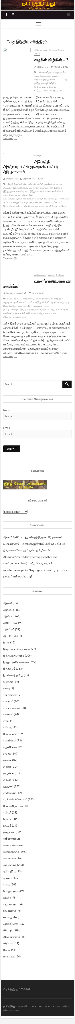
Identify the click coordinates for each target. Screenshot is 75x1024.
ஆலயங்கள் (20, 198)
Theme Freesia (36, 1006)
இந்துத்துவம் (45, 76)
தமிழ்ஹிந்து (9, 1006)
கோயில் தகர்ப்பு (22, 191)
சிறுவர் (7, 766)
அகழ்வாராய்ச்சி (36, 202)
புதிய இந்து (9, 871)
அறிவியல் (9, 629)
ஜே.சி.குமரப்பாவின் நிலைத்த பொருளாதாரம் (27, 563)
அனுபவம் (8, 609)
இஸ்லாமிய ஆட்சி (35, 184)
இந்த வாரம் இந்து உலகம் (16, 649)
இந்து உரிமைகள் (37, 191)
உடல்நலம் (8, 681)
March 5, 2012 (61, 66)
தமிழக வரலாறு (47, 309)
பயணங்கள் (9, 858)
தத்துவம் (8, 786)
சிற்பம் (12, 206)
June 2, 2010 (37, 293)
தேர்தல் (7, 812)
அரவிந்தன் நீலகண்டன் (15, 293)
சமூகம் (7, 753)
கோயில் (30, 198)
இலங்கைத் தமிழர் (13, 675)
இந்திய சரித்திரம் (20, 187)
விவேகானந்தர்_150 (53, 90)
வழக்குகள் (34, 187)
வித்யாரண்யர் (26, 298)
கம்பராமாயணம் (12, 707)
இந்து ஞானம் (49, 79)
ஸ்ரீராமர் (19, 206)
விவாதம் (8, 930)
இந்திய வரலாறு (31, 206)
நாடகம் (7, 825)
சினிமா (7, 760)
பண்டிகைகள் (10, 845)
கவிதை (7, 727)
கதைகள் (8, 701)
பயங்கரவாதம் (11, 851)
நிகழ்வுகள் (9, 832)
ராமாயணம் (9, 910)
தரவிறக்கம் (9, 792)
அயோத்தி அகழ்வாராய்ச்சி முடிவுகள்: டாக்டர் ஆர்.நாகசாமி (30, 166)
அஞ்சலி (7, 603)
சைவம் (7, 779)
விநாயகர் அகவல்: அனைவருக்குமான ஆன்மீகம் (30, 556)
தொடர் (37, 53)
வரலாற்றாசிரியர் (25, 306)
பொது (6, 884)
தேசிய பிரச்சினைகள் (15, 799)
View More (12, 139)
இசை (6, 642)
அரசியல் (60, 274)
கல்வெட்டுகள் (46, 187)
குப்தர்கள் (48, 184)
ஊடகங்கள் (9, 694)
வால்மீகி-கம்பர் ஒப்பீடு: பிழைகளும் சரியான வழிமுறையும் (35, 569)
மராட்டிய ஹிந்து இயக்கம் (39, 302)
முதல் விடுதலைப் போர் (43, 298)
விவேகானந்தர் (40, 50)
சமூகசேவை (10, 747)
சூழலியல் (8, 773)
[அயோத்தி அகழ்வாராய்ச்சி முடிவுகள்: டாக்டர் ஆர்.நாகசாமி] (17, 155)
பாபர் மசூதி (15, 202)
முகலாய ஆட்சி (50, 202)
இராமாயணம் (15, 195)
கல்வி (6, 720)
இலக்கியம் (9, 668)
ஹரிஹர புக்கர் (19, 313)
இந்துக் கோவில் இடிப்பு (17, 184)
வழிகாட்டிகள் (40, 274)
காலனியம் (37, 306)
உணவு (6, 688)
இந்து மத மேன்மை (57, 50)
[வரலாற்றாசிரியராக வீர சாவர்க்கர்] (17, 275)
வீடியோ (7, 943)
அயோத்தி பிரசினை (58, 206)
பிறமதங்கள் (10, 864)
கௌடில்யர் (60, 309)
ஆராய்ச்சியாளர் (20, 302)
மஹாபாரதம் (10, 904)
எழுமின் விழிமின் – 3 (51, 59)
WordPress (50, 1006)
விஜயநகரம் (45, 313)
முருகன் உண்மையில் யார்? (17, 576)
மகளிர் (7, 897)
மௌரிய (15, 309)
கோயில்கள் (9, 740)
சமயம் (59, 79)
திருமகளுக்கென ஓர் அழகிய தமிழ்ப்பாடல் (26, 550)
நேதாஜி (23, 309)
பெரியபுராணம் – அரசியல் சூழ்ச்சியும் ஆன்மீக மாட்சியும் (34, 543)
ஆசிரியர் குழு (42, 66)
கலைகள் (8, 714)
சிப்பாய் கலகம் (13, 298)
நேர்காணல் (9, 838)
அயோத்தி (39, 198)
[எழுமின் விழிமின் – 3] (17, 56)
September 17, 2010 (32, 178)
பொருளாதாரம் (11, 891)
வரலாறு (37, 155)
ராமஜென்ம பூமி (51, 198)
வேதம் (7, 949)
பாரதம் (45, 86)
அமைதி (44, 83)
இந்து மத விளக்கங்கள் (16, 662)
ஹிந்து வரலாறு (19, 316)
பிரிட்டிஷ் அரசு (32, 313)
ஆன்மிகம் (9, 635)
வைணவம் (9, 956)
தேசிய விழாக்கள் (13, 805)
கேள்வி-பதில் (10, 733)
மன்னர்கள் (44, 206)
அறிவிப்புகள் (10, 622)
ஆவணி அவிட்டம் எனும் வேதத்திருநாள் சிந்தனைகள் (32, 537)
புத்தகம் (7, 877)
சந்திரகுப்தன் (33, 309)
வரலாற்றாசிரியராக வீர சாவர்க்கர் (37, 283)
